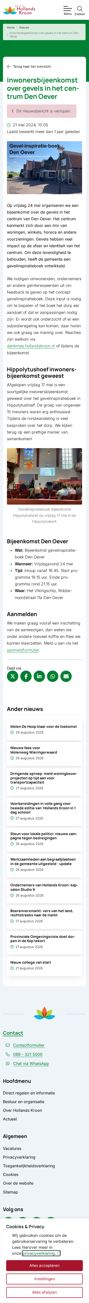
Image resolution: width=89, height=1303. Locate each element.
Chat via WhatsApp (31, 1063)
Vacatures (12, 1148)
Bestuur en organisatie (23, 1101)
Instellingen (44, 1278)
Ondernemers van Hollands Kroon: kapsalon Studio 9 (44, 887)
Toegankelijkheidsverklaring (29, 1165)
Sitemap (10, 1192)
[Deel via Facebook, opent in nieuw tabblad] (26, 676)
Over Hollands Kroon (22, 1110)
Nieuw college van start (30, 962)
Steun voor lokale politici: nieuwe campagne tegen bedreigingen (43, 835)
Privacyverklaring (19, 1157)
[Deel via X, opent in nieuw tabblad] (12, 676)
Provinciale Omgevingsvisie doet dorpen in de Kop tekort (42, 938)
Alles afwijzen (44, 1292)
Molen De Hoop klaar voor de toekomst (43, 726)
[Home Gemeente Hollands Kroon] (19, 10)
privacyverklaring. (39, 1253)
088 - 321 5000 (28, 1054)
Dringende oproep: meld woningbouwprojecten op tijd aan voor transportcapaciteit (43, 778)
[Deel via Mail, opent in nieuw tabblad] (66, 676)
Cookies (10, 1174)
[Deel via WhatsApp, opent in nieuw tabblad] (52, 676)
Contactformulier (28, 1045)
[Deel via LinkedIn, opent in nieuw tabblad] (39, 676)
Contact (13, 1033)
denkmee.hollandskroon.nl (31, 345)
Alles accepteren (44, 1265)
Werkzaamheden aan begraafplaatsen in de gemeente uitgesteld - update (43, 861)
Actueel (10, 1118)
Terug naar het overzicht (32, 66)
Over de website (18, 1183)
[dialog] (44, 1260)
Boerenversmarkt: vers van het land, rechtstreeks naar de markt (41, 912)
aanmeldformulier (23, 650)
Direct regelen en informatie (29, 1092)
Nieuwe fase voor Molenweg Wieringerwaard (33, 749)
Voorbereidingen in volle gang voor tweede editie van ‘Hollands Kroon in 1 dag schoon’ (43, 807)
